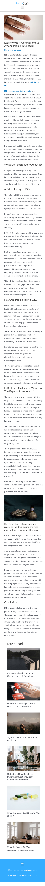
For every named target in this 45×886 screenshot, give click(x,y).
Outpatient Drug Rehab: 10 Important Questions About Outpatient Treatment (20, 777)
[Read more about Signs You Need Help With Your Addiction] (23, 723)
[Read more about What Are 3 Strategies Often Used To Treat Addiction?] (23, 691)
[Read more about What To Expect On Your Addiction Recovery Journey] (23, 833)
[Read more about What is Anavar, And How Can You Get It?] (23, 797)
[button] (22, 7)
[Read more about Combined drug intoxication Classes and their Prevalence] (23, 659)
